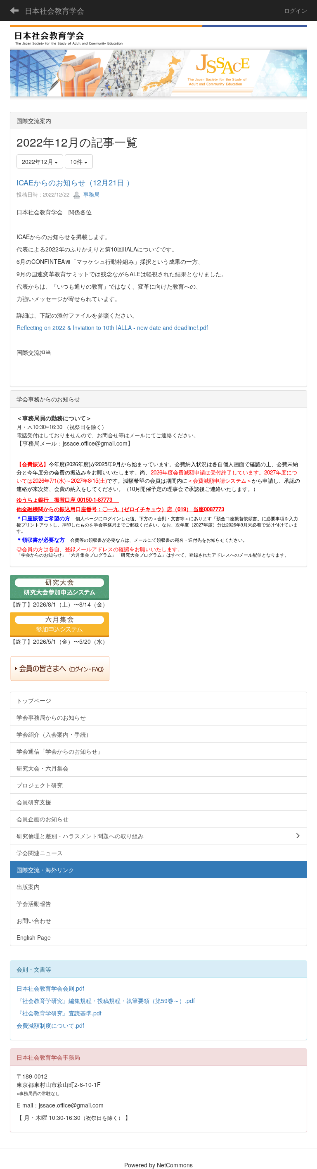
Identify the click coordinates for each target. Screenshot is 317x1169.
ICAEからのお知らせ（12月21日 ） (75, 182)
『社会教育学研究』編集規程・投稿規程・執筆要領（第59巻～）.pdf (106, 1000)
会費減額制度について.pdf (50, 1025)
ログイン (295, 10)
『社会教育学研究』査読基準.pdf (59, 1013)
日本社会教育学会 (54, 10)
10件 (77, 161)
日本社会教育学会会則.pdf (50, 988)
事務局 (90, 194)
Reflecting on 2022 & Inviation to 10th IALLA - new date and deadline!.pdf (112, 327)
